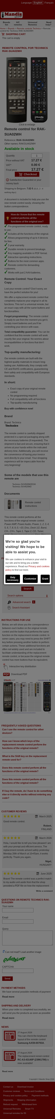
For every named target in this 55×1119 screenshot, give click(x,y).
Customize (30, 578)
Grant (45, 578)
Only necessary (12, 578)
